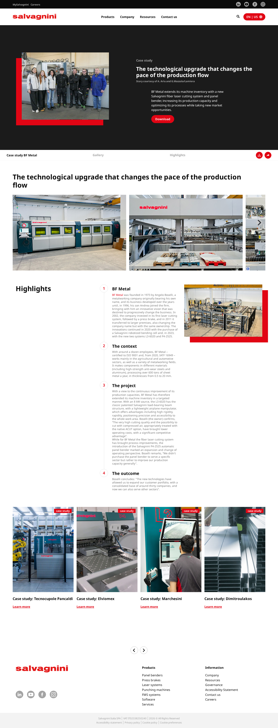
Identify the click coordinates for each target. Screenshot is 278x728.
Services (148, 704)
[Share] (268, 155)
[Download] (259, 155)
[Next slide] (259, 223)
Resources (147, 17)
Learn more (21, 607)
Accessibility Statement (221, 690)
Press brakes (151, 680)
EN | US (252, 17)
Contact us (169, 17)
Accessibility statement (109, 722)
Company (127, 17)
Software (148, 699)
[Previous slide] (19, 223)
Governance (214, 685)
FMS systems (151, 695)
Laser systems (152, 685)
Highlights (177, 155)
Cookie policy (149, 722)
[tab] (128, 270)
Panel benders (152, 675)
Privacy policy (132, 722)
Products (107, 17)
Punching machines (156, 690)
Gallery (98, 155)
